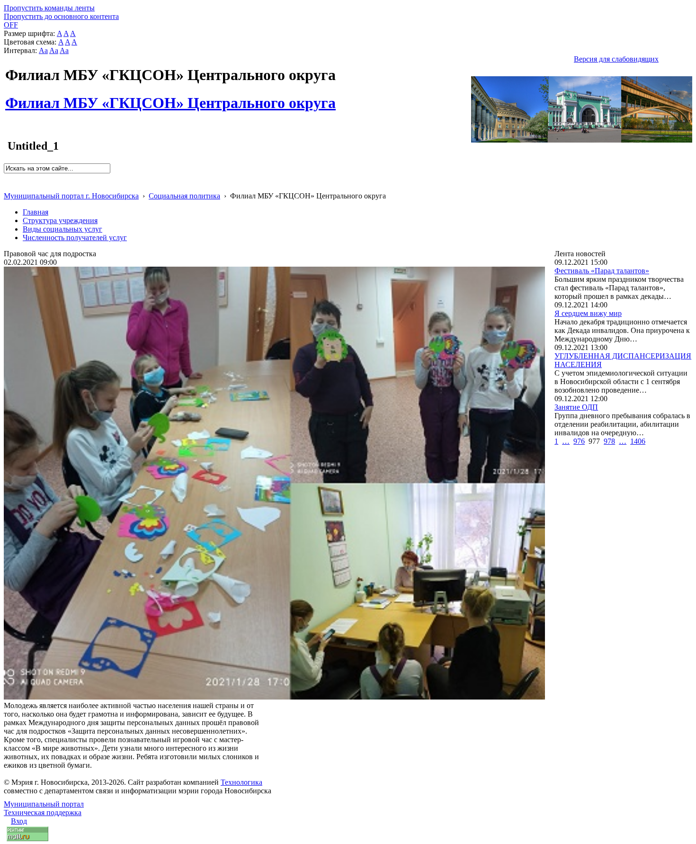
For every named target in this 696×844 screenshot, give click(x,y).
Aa (43, 50)
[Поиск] (7, 177)
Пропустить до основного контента (61, 16)
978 (609, 441)
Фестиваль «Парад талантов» (601, 271)
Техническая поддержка (42, 812)
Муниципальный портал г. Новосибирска (71, 196)
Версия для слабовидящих (616, 59)
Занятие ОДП (576, 407)
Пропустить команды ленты (49, 8)
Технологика (241, 782)
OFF (11, 25)
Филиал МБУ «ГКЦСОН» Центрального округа (170, 97)
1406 (637, 441)
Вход (19, 821)
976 (579, 441)
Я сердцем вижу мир (588, 313)
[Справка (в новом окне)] (8, 186)
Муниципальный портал (44, 804)
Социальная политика (184, 196)
